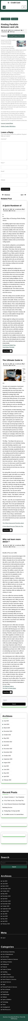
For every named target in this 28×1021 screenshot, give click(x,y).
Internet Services (6, 982)
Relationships (5, 994)
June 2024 (6, 724)
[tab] (4, 7)
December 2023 (8, 731)
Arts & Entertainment (7, 954)
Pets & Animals (6, 989)
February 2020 (7, 780)
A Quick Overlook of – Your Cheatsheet (14, 797)
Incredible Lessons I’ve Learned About (13, 814)
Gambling (4, 972)
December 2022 (8, 741)
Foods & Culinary (6, 969)
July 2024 (6, 720)
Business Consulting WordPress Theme (13, 1017)
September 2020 (8, 759)
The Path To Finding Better (9, 688)
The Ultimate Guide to (12, 360)
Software (4, 997)
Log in (3, 937)
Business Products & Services (10, 959)
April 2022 (6, 745)
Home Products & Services (9, 979)
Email (3, 171)
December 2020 (8, 748)
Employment (5, 964)
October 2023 (7, 734)
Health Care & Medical (8, 977)
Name (3, 162)
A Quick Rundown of (12, 205)
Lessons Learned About (7, 123)
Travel (3, 1004)
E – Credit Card (14, 3)
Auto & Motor (5, 956)
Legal (3, 984)
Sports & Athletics (6, 999)
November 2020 (8, 752)
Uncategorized (6, 1007)
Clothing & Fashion (7, 962)
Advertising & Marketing (8, 951)
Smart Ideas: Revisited (8, 347)
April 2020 (6, 776)
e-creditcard (16, 30)
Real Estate (5, 992)
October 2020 (7, 755)
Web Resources (6, 1009)
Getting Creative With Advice (8, 126)
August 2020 (7, 762)
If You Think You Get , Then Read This (14, 800)
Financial (4, 967)
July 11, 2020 (8, 209)
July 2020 (6, 766)
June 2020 (6, 769)
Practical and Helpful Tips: (9, 345)
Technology (5, 1002)
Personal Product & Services (16, 36)
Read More (7, 351)
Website (3, 180)
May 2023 (6, 738)
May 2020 (6, 773)
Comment (4, 139)
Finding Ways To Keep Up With (12, 811)
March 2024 (7, 727)
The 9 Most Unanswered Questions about (13, 523)
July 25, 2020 (7, 30)
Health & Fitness (6, 974)
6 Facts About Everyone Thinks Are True (13, 526)
